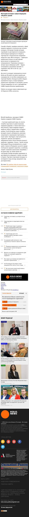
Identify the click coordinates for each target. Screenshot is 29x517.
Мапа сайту (5, 479)
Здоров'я (4, 177)
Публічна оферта (7, 484)
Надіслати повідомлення (10, 481)
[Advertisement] (12, 103)
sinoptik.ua (15, 290)
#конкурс (3, 172)
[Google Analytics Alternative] (4, 511)
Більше (21, 293)
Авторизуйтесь (14, 209)
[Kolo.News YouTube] (14, 277)
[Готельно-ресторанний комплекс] (14, 9)
